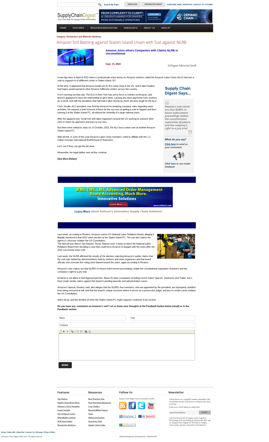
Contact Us (30, 432)
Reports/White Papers (98, 410)
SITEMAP (209, 4)
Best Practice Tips (96, 399)
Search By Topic (111, 4)
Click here (170, 163)
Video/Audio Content (66, 417)
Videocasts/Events (96, 417)
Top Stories (62, 399)
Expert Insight (63, 410)
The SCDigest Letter (66, 414)
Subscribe (11, 432)
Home (3, 432)
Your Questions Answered (99, 402)
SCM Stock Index (64, 421)
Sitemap (39, 432)
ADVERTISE (187, 4)
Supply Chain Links (96, 425)
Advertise (20, 432)
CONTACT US (198, 4)
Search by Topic (95, 421)
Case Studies (94, 406)
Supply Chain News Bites (68, 402)
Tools (90, 414)
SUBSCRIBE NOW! (174, 4)
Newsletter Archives (66, 425)
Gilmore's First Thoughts (68, 406)
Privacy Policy (49, 432)
